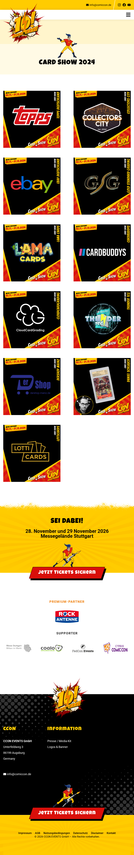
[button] (130, 14)
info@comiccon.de (100, 5)
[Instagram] (119, 5)
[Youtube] (129, 5)
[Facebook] (124, 5)
